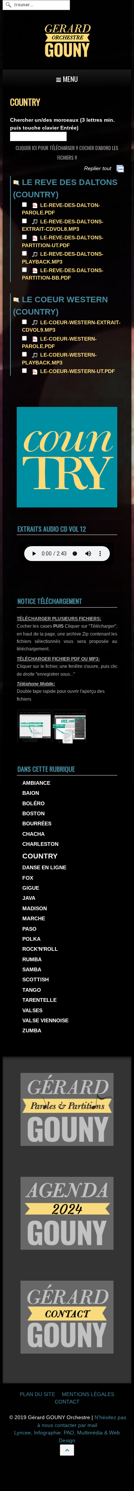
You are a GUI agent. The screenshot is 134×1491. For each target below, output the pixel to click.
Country (40, 856)
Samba (31, 969)
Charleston (40, 844)
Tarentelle (39, 1000)
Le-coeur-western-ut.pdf (77, 371)
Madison (34, 908)
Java (28, 898)
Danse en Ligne (44, 867)
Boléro (33, 803)
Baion (30, 793)
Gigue (30, 888)
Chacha (33, 834)
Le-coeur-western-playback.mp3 (59, 358)
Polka (31, 939)
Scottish (35, 979)
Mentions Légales (88, 1394)
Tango (31, 990)
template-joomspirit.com (132, 1447)
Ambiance (36, 783)
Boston (33, 813)
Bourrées (36, 823)
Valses (32, 1010)
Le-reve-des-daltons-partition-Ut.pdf (62, 241)
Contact (67, 1402)
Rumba (32, 959)
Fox (27, 878)
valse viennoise (45, 1020)
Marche (33, 918)
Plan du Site (37, 1394)
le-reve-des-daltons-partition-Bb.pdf (62, 274)
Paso (29, 929)
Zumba (31, 1030)
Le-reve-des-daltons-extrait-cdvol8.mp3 (62, 225)
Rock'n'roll (40, 949)
